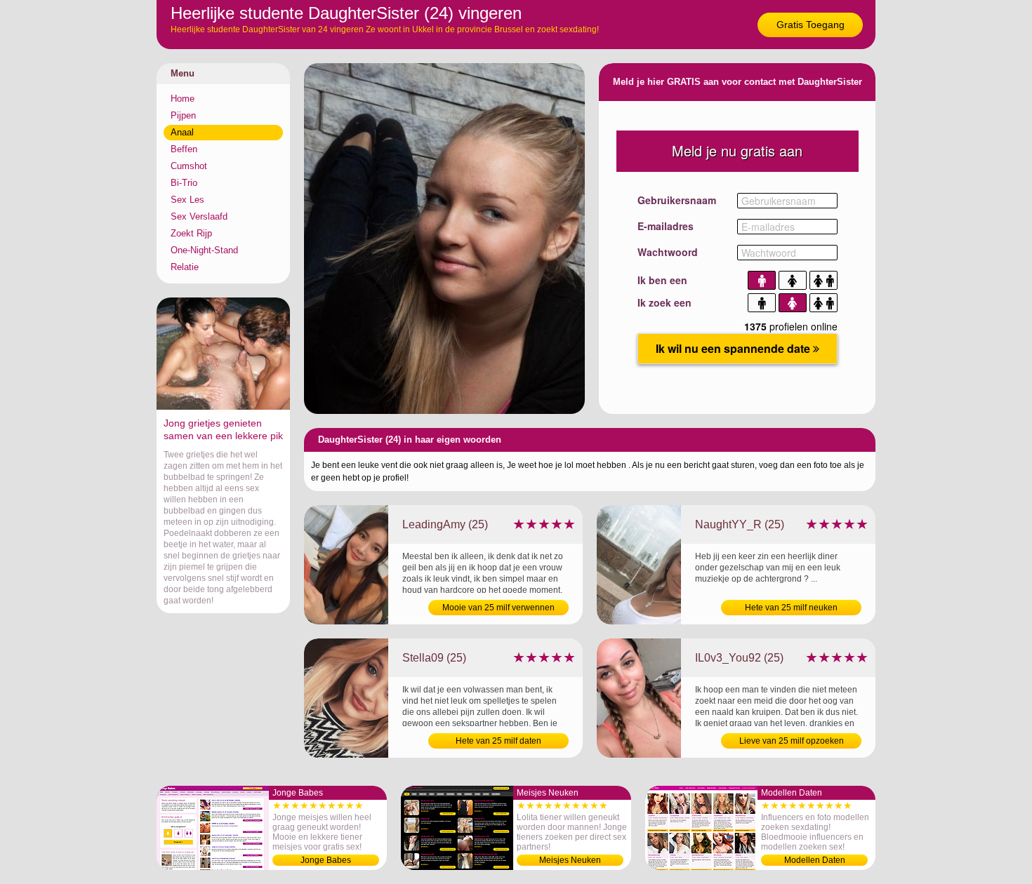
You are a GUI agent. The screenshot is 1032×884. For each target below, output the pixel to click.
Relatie (185, 267)
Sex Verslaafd (199, 216)
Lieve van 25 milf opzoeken (791, 741)
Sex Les (187, 199)
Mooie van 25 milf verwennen (498, 607)
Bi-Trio (184, 183)
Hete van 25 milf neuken (791, 607)
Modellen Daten (814, 860)
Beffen (184, 149)
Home (182, 98)
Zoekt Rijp (191, 233)
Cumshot (189, 166)
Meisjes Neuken (570, 860)
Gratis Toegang (810, 24)
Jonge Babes (325, 860)
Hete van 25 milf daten (498, 741)
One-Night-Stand (204, 250)
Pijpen (183, 115)
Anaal (182, 132)
